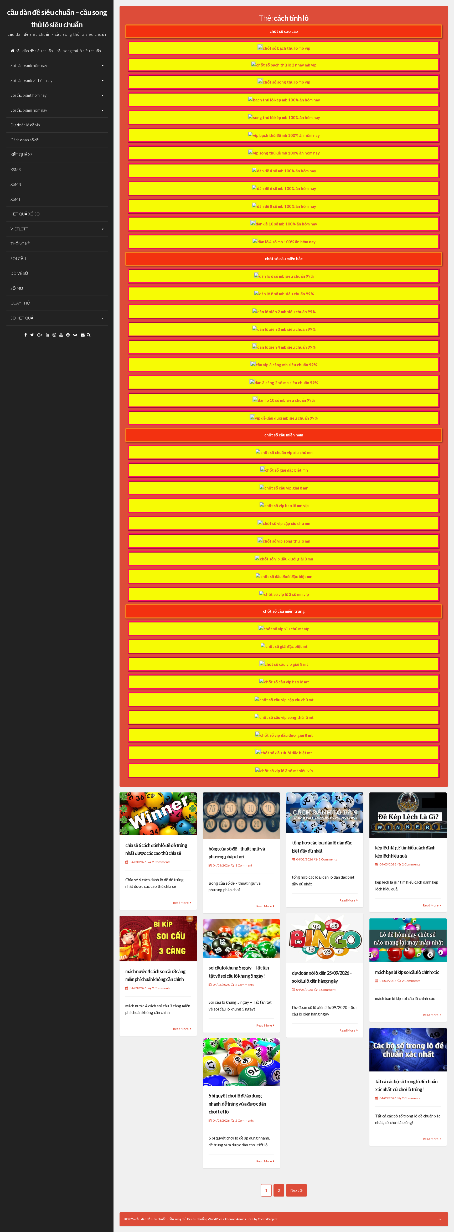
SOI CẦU (18, 258)
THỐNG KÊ (20, 243)
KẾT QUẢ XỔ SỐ (25, 214)
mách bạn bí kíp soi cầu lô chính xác (407, 972)
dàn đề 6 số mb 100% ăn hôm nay (286, 188)
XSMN (16, 184)
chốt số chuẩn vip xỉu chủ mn (286, 452)
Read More (181, 903)
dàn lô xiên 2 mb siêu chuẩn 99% (286, 311)
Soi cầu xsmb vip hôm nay (31, 80)
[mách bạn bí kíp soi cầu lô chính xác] (408, 940)
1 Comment (243, 865)
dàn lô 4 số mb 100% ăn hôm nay (286, 241)
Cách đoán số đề (25, 139)
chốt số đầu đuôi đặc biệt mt (286, 752)
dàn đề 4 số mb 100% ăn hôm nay (286, 170)
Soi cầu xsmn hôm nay (29, 110)
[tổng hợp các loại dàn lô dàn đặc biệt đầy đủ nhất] (325, 812)
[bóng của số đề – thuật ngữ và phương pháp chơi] (241, 815)
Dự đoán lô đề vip (25, 124)
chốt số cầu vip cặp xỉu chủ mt (286, 699)
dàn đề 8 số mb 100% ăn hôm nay (286, 206)
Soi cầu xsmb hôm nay (29, 65)
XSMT (16, 199)
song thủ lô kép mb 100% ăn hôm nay (286, 117)
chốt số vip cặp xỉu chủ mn (286, 523)
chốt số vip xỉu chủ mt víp (286, 628)
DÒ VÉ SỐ (19, 273)
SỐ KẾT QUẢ (22, 318)
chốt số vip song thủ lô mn (286, 541)
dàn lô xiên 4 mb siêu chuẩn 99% (286, 347)
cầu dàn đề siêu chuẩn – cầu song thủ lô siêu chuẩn (58, 50)
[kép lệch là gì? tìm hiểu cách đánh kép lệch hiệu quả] (408, 815)
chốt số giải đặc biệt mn (286, 470)
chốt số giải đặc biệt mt (286, 646)
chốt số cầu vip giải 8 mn (286, 488)
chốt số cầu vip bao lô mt (286, 681)
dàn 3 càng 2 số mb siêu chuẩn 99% (286, 382)
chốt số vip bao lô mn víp (286, 505)
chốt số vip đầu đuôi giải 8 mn (286, 558)
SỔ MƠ (17, 288)
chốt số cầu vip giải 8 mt (286, 664)
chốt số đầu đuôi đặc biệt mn (286, 576)
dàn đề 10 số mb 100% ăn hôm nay (286, 223)
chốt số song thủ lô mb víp (286, 82)
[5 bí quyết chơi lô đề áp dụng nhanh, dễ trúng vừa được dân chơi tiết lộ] (241, 1062)
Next (294, 1190)
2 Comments (161, 862)
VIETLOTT (19, 228)
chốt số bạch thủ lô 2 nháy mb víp (286, 65)
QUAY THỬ (20, 303)
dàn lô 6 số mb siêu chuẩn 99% (286, 276)
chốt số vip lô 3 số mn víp (286, 594)
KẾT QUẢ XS (22, 154)
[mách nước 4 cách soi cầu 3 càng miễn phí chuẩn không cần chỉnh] (158, 938)
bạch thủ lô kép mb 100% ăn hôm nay (286, 99)
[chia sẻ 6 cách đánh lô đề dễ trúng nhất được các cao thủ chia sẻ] (158, 813)
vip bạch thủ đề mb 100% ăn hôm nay (286, 135)
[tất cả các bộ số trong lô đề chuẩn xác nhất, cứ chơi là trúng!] (408, 1049)
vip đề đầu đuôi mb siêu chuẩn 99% (286, 418)
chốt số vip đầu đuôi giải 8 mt (286, 735)
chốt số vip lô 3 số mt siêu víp (286, 770)
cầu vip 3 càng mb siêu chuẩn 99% (286, 364)
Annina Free (245, 1219)
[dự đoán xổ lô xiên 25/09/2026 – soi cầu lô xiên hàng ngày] (325, 938)
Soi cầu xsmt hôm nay (29, 95)
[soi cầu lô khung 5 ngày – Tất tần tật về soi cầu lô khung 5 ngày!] (241, 938)
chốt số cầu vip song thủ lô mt (286, 717)
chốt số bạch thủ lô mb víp (286, 48)
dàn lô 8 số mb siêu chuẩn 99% (286, 293)
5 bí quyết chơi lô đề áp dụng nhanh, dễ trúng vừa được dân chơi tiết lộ (237, 1104)
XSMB (16, 169)
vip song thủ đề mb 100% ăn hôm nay (286, 153)
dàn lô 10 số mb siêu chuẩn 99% (286, 400)
